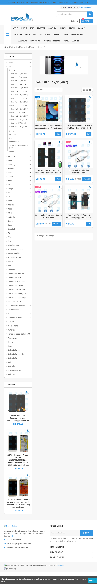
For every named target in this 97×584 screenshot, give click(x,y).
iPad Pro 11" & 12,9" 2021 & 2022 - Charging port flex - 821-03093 (79, 216)
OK (87, 533)
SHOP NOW (84, 2)
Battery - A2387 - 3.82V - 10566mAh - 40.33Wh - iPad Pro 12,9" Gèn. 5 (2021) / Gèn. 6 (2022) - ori (48, 171)
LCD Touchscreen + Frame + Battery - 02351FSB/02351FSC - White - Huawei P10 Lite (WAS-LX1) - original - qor (18, 460)
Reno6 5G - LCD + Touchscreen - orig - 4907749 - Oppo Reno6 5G (18, 418)
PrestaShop (60, 565)
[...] (12, 536)
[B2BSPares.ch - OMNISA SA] (22, 17)
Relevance (39, 90)
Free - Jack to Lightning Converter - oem (79, 171)
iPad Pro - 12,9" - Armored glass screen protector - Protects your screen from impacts (48, 126)
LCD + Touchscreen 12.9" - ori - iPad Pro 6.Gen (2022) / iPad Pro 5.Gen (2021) (79, 126)
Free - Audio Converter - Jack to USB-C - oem (48, 216)
